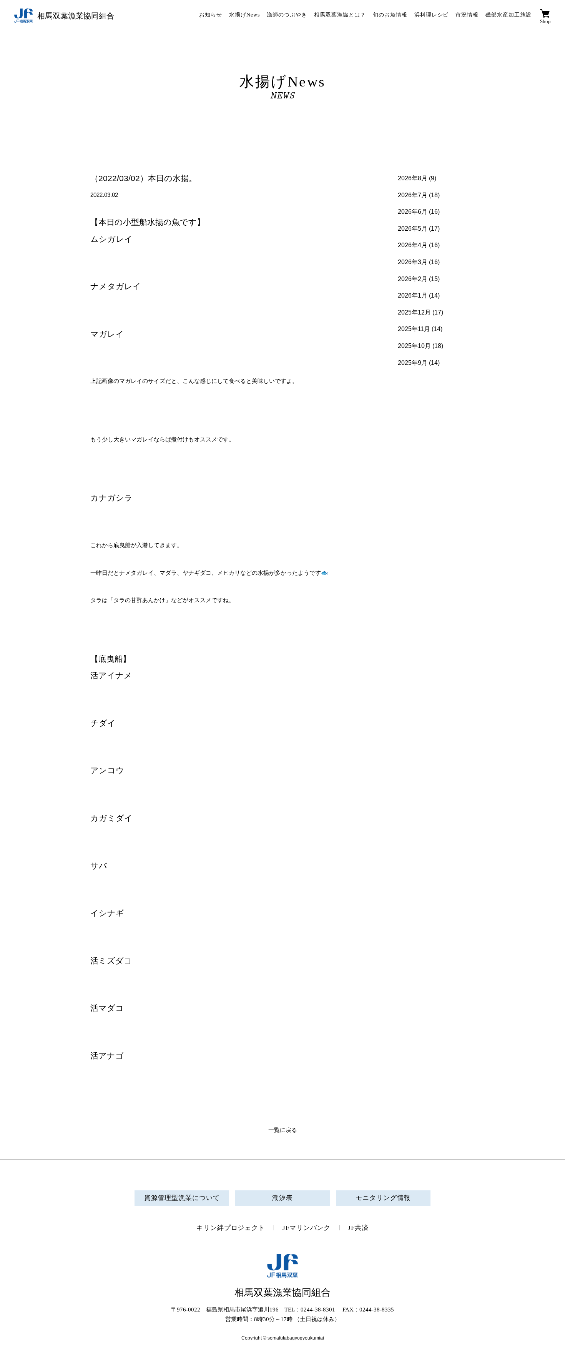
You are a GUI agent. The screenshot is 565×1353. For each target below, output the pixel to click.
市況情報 (467, 15)
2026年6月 (412, 211)
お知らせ (210, 15)
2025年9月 (412, 362)
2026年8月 (412, 178)
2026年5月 (412, 228)
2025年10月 (414, 346)
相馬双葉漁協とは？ (340, 15)
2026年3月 (412, 262)
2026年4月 (412, 245)
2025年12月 (414, 312)
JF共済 (358, 1228)
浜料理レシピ (431, 15)
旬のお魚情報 (390, 15)
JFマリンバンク (306, 1228)
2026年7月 (412, 195)
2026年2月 (412, 279)
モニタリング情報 (383, 1198)
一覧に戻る (282, 1130)
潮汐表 (282, 1198)
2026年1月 (412, 295)
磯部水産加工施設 (508, 15)
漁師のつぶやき (287, 15)
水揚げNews (244, 15)
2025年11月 (414, 329)
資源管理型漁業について (182, 1198)
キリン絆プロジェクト (230, 1228)
